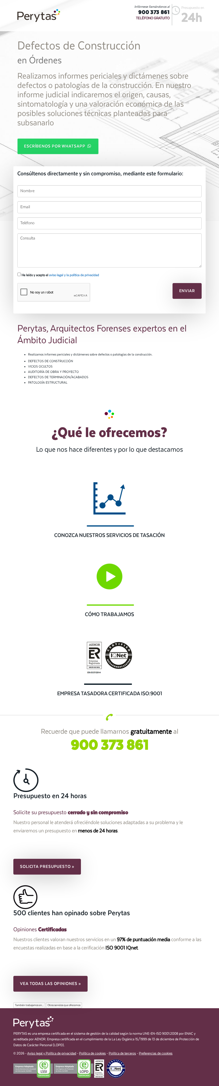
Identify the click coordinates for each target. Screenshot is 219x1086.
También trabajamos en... (29, 1005)
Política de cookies (92, 1054)
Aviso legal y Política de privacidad (51, 1054)
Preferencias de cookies (156, 1054)
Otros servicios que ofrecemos (64, 1005)
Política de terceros (122, 1054)
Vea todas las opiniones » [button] (50, 983)
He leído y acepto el (60, 275)
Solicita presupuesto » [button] (47, 866)
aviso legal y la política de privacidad (74, 275)
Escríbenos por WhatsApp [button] (55, 146)
